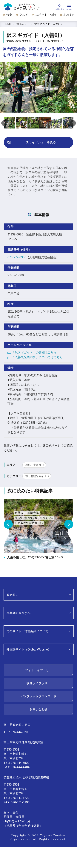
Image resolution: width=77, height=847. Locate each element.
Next (70, 87)
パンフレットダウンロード (38, 696)
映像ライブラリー (38, 683)
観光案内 (13, 594)
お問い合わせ (38, 709)
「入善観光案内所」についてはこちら (37, 357)
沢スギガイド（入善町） (48, 23)
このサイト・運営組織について (27, 631)
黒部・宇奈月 (33, 464)
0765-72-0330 (16, 257)
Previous (6, 87)
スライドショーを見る (41, 142)
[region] (38, 16)
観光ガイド (23, 23)
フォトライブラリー (38, 670)
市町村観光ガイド (35, 476)
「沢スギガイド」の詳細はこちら (34, 352)
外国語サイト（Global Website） (29, 649)
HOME (8, 23)
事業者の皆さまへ (18, 613)
